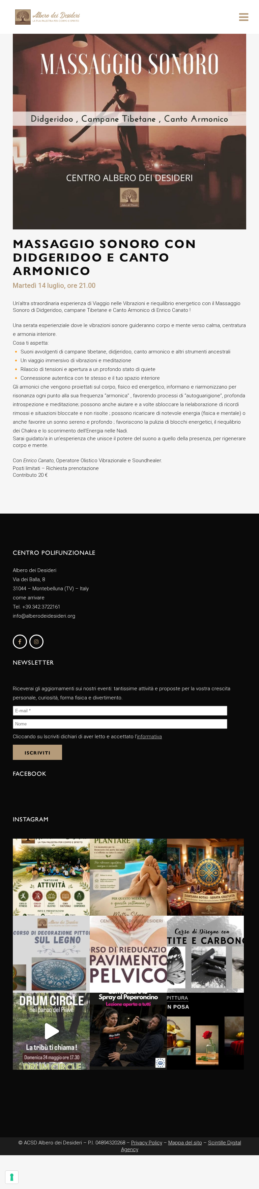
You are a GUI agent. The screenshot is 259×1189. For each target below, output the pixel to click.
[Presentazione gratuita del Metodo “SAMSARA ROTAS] (205, 877)
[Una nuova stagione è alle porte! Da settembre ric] (51, 877)
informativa (149, 737)
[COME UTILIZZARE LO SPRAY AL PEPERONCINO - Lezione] (128, 1031)
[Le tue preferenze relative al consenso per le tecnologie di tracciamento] (11, 1177)
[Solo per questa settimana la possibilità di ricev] (128, 877)
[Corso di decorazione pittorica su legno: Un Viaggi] (51, 954)
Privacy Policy (146, 1143)
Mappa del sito (185, 1143)
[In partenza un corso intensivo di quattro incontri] (128, 954)
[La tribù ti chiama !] (51, 1031)
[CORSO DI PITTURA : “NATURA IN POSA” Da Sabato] (205, 1031)
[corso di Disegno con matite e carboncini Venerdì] (205, 954)
